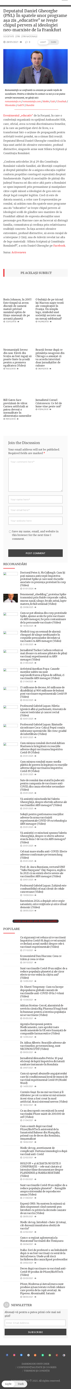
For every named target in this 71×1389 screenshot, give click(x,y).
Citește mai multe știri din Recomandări (35, 921)
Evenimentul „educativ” (18, 115)
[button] (48, 42)
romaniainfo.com (32, 101)
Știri (17, 36)
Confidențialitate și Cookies (36, 1367)
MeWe (46, 101)
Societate (8, 36)
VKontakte (10, 105)
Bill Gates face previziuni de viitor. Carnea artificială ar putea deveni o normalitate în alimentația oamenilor (17, 407)
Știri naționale (29, 36)
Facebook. (59, 245)
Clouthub (61, 101)
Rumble (30, 105)
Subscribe (35, 1332)
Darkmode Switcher (35, 1363)
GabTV (21, 105)
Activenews (19, 252)
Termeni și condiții (37, 1370)
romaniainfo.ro (13, 101)
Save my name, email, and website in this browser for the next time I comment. (35, 535)
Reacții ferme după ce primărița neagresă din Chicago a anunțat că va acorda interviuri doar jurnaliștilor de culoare (50, 357)
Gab (53, 101)
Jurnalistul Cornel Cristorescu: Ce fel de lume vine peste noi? (49, 403)
